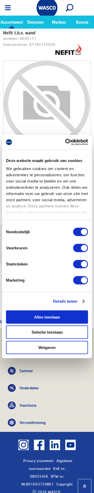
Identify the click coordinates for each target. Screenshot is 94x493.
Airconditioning (33, 422)
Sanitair (26, 370)
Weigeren (47, 347)
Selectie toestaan (47, 332)
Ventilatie (28, 405)
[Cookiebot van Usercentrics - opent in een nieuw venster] (66, 142)
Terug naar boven (84, 486)
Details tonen (65, 301)
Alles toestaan (47, 317)
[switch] (80, 248)
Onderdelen (29, 387)
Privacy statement (38, 460)
